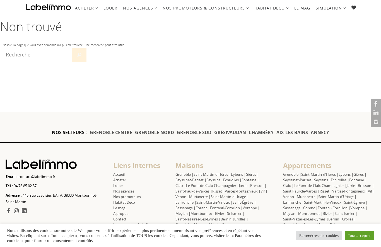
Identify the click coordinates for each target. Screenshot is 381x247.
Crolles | (241, 219)
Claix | (180, 185)
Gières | (252, 174)
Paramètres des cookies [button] (319, 235)
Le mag (119, 207)
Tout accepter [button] (359, 235)
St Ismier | (235, 213)
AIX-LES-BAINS (292, 132)
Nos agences (123, 191)
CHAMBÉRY (261, 132)
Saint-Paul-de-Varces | (193, 191)
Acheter (119, 179)
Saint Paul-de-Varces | (301, 191)
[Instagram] (375, 122)
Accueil (119, 174)
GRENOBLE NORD (154, 132)
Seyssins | (214, 179)
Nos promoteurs (127, 196)
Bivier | (221, 213)
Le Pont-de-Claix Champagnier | (212, 185)
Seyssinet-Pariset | (190, 179)
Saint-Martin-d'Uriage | (230, 196)
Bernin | (227, 219)
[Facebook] (375, 104)
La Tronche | (185, 202)
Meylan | (183, 213)
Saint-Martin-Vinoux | (214, 202)
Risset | (218, 191)
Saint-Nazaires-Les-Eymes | (198, 219)
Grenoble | (184, 174)
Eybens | (238, 174)
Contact (119, 219)
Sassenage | (185, 207)
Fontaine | (250, 179)
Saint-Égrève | (244, 202)
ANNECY (320, 132)
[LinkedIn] (375, 113)
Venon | (182, 196)
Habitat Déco (124, 202)
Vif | (264, 191)
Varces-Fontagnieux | (243, 191)
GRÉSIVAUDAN (230, 132)
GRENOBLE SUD (194, 132)
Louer (118, 185)
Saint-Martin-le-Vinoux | (324, 202)
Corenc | (203, 207)
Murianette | (200, 196)
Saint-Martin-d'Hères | (212, 174)
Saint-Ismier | (346, 213)
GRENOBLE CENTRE (111, 132)
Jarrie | (244, 185)
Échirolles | (232, 179)
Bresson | (258, 185)
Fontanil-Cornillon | (226, 207)
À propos (120, 213)
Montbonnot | (203, 213)
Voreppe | (251, 207)
